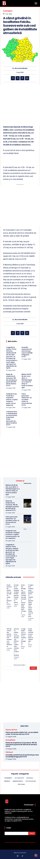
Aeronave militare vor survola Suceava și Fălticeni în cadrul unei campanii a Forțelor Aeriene (16, 642)
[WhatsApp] (27, 78)
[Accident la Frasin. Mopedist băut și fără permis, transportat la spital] (14, 582)
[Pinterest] (22, 78)
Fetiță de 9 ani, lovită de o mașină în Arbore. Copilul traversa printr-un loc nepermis (11, 399)
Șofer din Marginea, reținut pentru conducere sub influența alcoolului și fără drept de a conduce (23, 599)
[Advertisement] (20, 105)
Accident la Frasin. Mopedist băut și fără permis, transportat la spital (16, 593)
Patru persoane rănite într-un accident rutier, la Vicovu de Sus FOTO (27, 399)
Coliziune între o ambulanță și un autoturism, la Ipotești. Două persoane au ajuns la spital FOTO (11, 418)
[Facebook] (13, 78)
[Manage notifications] (35, 855)
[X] (18, 78)
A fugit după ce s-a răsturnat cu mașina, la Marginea (23, 636)
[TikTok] (22, 856)
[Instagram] (18, 856)
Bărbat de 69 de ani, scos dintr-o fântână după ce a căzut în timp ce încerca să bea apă (27, 380)
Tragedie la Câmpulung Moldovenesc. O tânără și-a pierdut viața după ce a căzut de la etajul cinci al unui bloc (30, 600)
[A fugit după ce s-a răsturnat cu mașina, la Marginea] (22, 626)
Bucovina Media (21, 68)
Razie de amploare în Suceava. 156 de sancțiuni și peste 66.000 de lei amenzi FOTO (11, 380)
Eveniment (8, 11)
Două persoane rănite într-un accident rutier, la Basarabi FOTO (9, 594)
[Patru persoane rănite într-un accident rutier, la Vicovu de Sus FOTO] (27, 519)
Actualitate (10, 740)
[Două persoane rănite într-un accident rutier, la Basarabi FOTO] (7, 582)
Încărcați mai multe (19, 665)
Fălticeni (9, 752)
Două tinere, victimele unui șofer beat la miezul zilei (30, 635)
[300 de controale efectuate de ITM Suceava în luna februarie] (7, 626)
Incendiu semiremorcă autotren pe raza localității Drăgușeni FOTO (27, 352)
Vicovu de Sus (11, 729)
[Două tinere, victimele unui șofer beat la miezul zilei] (29, 626)
